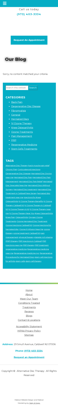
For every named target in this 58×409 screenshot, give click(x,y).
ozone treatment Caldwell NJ (26, 233)
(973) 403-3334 (29, 14)
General (15, 115)
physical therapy (26, 237)
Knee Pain (10, 217)
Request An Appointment (29, 40)
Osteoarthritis (21, 217)
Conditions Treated (29, 303)
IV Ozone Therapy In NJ (18, 209)
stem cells (20, 261)
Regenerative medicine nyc (26, 253)
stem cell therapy (33, 261)
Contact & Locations (29, 320)
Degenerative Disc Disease (26, 106)
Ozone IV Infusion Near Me (31, 229)
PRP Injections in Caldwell (30, 241)
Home (29, 290)
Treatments (29, 307)
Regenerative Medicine (24, 144)
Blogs (29, 315)
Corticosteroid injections (29, 169)
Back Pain (16, 102)
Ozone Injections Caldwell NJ (19, 225)
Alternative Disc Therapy (17, 165)
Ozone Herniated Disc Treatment (32, 221)
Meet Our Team (29, 299)
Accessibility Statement (29, 326)
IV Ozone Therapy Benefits (31, 201)
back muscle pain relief (38, 165)
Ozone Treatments (22, 132)
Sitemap (29, 335)
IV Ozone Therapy (21, 123)
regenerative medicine (16, 249)
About (29, 294)
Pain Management (21, 136)
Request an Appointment (29, 357)
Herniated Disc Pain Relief (30, 181)
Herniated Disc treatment (25, 189)
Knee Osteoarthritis (22, 127)
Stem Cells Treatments (24, 149)
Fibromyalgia (18, 110)
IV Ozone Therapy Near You (21, 213)
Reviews (29, 311)
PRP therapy (28, 245)
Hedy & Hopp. (34, 403)
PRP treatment (42, 245)
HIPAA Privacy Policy (29, 331)
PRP (13, 140)
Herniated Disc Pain (23, 177)
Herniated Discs (20, 119)
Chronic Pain (11, 169)
